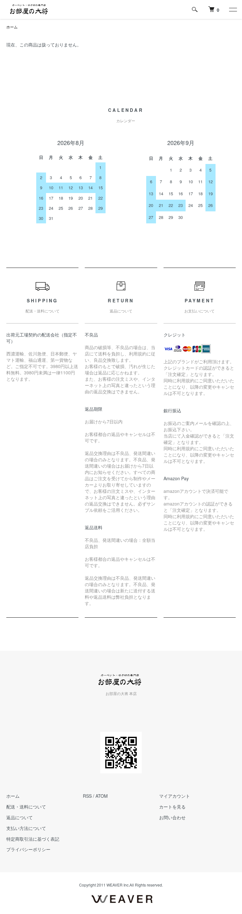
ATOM (101, 796)
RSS (87, 796)
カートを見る (172, 806)
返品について (19, 817)
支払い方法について (26, 828)
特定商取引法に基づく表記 (32, 839)
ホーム (12, 26)
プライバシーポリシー (28, 849)
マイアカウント (174, 796)
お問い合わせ (172, 817)
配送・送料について (26, 806)
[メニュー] (232, 9)
